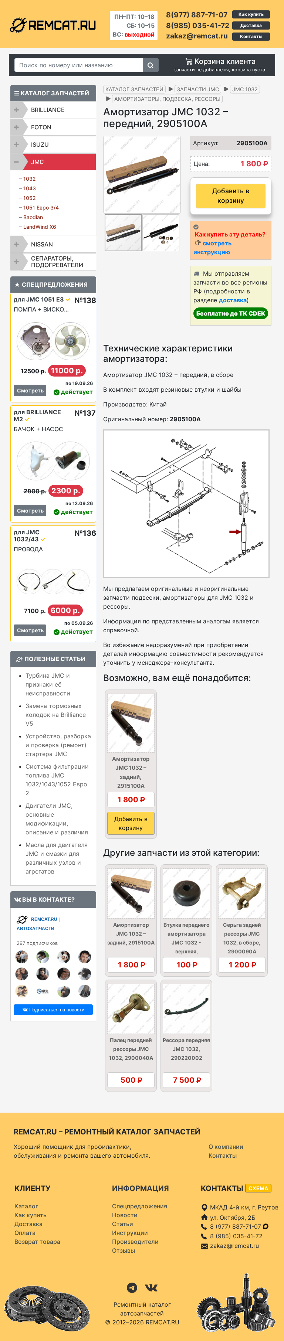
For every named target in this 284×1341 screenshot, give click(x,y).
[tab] (53, 109)
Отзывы (123, 1250)
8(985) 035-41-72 (197, 25)
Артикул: (201, 143)
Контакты (251, 36)
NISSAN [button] (42, 244)
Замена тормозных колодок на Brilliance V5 (56, 714)
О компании (226, 1146)
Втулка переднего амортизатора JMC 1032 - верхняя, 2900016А (186, 942)
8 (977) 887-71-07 (236, 1226)
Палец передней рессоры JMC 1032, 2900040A (131, 1049)
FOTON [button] (41, 127)
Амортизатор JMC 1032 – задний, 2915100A (131, 934)
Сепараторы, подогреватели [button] (57, 262)
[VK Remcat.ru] (151, 1287)
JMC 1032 (245, 89)
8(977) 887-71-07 (196, 14)
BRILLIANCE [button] (48, 109)
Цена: (202, 163)
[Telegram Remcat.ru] (132, 1287)
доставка (233, 300)
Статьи (122, 1224)
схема (258, 1188)
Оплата (25, 1232)
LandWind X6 (39, 227)
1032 (29, 179)
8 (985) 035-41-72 (236, 1236)
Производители (135, 1241)
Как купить (251, 14)
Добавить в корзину (230, 195)
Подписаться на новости (56, 1009)
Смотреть (30, 390)
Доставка (251, 25)
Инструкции (130, 1232)
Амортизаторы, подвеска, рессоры (167, 99)
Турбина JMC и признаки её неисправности (48, 684)
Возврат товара (37, 1241)
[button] (174, 175)
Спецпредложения (139, 1206)
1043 (29, 188)
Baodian (33, 217)
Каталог (26, 1206)
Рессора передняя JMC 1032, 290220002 (186, 1049)
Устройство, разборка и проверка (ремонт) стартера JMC (58, 745)
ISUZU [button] (40, 144)
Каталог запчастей (134, 89)
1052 (29, 198)
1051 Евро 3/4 (41, 207)
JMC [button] (37, 162)
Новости (125, 1215)
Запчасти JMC (198, 89)
